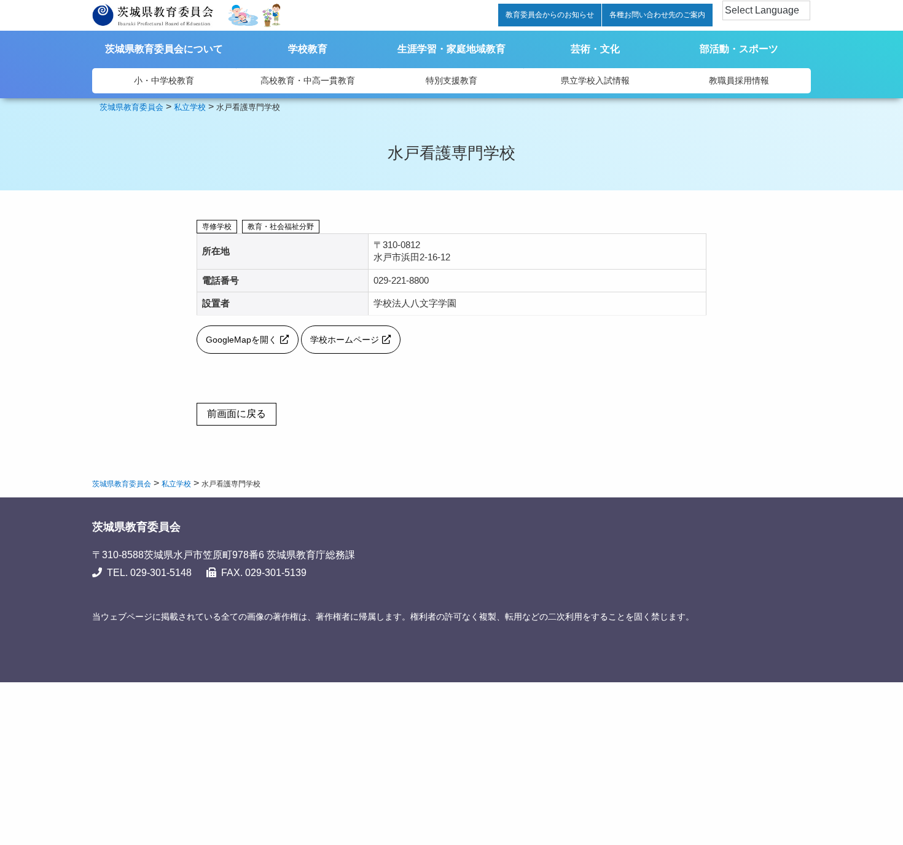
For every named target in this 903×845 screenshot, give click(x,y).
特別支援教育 (451, 80)
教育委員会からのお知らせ (550, 14)
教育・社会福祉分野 (281, 226)
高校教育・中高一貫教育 (307, 80)
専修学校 (217, 226)
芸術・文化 (595, 49)
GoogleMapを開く (241, 340)
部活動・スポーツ (739, 49)
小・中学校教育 (164, 80)
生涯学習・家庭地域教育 (451, 49)
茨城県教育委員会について (164, 49)
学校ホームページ (344, 340)
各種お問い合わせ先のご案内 (657, 14)
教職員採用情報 (739, 80)
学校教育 (307, 49)
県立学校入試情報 (595, 80)
